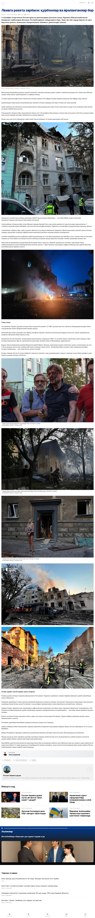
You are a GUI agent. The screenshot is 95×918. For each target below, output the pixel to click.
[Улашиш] (92, 3)
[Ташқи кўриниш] (89, 3)
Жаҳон (3, 14)
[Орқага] (3, 2)
